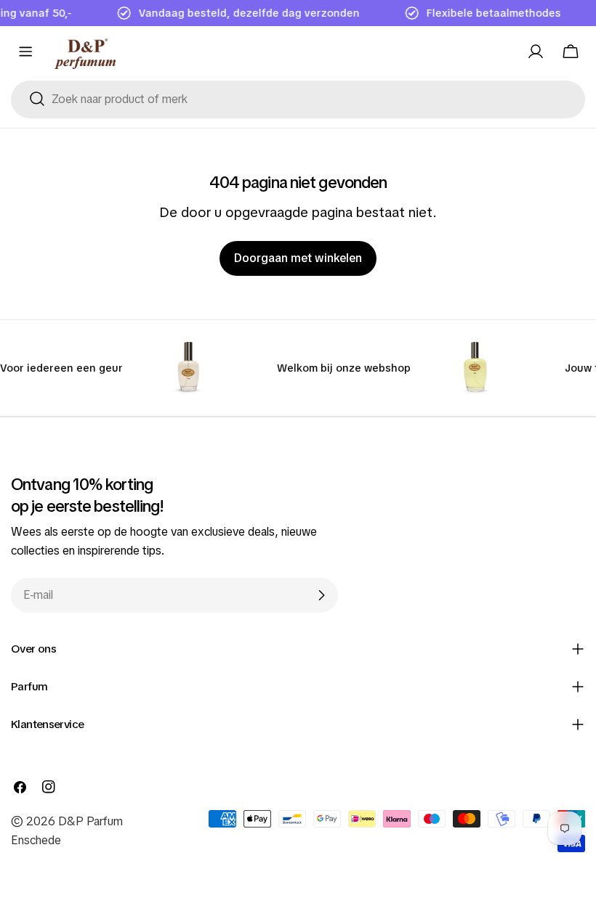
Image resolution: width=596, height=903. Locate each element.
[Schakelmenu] (25, 51)
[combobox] (298, 99)
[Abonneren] (321, 595)
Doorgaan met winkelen (298, 258)
